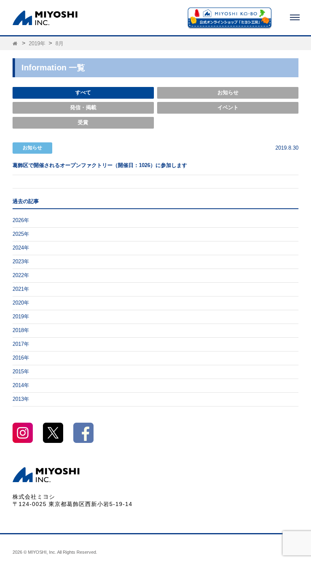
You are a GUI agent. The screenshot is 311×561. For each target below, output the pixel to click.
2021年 (21, 289)
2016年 (21, 358)
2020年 (21, 303)
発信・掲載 (83, 107)
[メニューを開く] (295, 18)
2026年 (21, 220)
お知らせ (228, 92)
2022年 (21, 275)
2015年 (21, 372)
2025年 (21, 234)
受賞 (83, 122)
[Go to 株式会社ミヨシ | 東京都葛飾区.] (16, 44)
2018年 (21, 330)
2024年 (21, 248)
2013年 (21, 399)
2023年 (21, 262)
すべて (83, 92)
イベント (228, 107)
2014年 (21, 385)
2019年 (21, 317)
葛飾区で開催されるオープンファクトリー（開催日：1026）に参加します (100, 165)
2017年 (21, 344)
